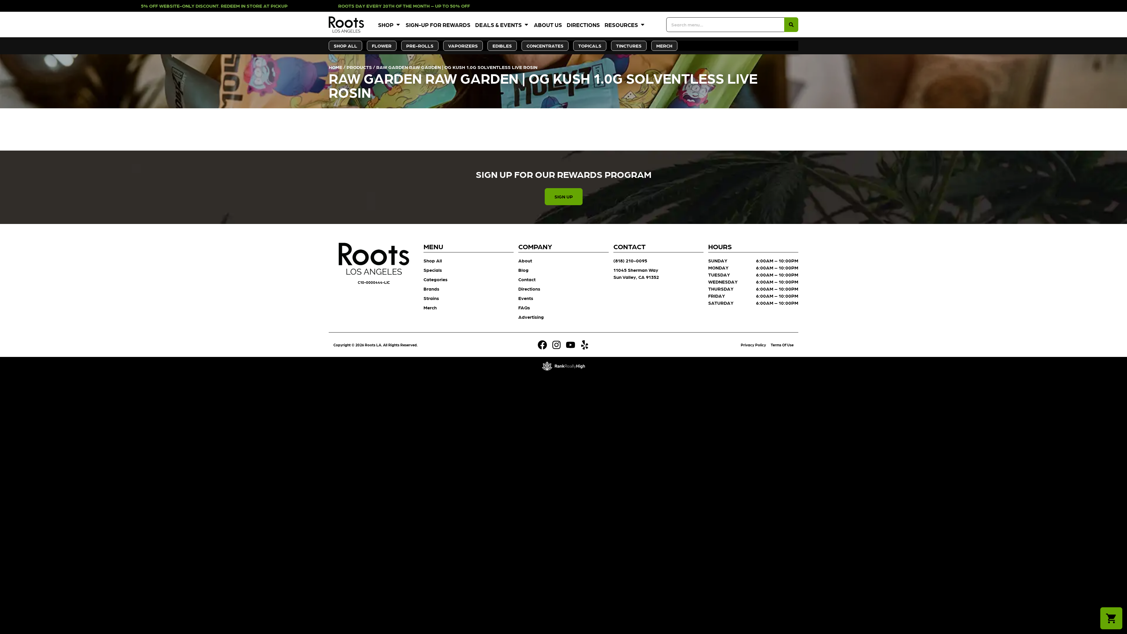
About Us (548, 24)
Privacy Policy (753, 345)
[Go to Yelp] (584, 345)
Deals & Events (498, 24)
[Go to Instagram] (556, 345)
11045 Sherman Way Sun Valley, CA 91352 (636, 273)
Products (359, 67)
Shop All (433, 260)
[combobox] (725, 24)
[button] (1111, 618)
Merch (430, 307)
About (525, 260)
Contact (527, 279)
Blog (523, 270)
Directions (583, 24)
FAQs (524, 307)
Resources (621, 24)
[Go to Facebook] (542, 345)
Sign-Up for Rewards (438, 24)
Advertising (531, 317)
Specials (433, 270)
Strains (431, 298)
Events (525, 298)
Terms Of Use (782, 345)
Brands (431, 288)
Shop (386, 24)
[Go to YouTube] (570, 345)
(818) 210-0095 (630, 260)
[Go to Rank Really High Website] (563, 366)
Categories (436, 279)
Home (335, 67)
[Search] (791, 24)
